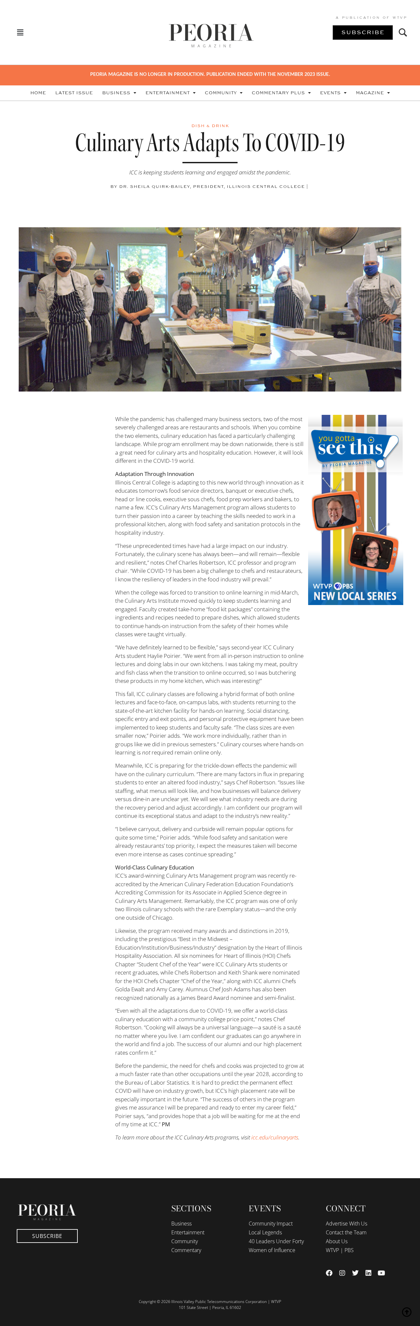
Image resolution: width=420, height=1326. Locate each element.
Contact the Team (346, 1232)
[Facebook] (329, 1273)
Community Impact (271, 1223)
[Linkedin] (368, 1273)
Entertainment (167, 93)
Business (116, 93)
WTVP (400, 18)
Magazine (370, 93)
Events (330, 93)
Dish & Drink (210, 126)
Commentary (186, 1250)
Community (221, 93)
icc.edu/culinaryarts (274, 1137)
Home (38, 93)
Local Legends (265, 1232)
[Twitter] (355, 1273)
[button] (20, 32)
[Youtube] (381, 1273)
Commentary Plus (278, 93)
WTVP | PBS (340, 1250)
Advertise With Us (346, 1223)
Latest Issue (74, 93)
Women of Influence (272, 1250)
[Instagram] (342, 1273)
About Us (336, 1241)
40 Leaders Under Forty (276, 1241)
